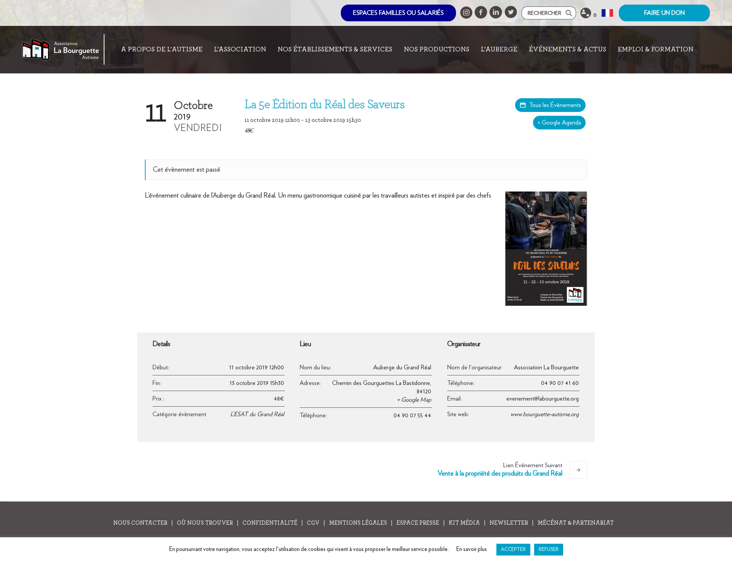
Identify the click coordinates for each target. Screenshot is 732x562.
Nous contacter (140, 523)
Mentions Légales (358, 523)
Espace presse (417, 523)
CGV (313, 523)
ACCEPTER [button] (513, 549)
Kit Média (464, 523)
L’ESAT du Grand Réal (257, 414)
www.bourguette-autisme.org (544, 414)
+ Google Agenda (559, 123)
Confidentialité (269, 523)
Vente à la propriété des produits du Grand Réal (500, 469)
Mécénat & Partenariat (576, 523)
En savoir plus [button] (471, 549)
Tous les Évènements (554, 105)
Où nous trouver (205, 523)
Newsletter (509, 523)
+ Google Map (414, 400)
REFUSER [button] (549, 549)
